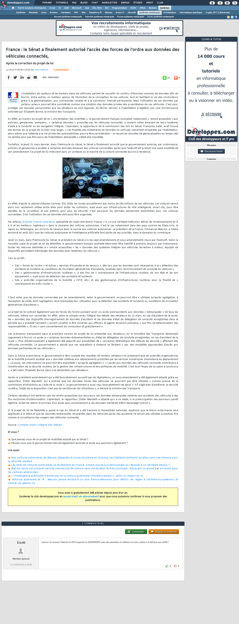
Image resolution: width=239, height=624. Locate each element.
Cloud (52, 8)
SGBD (133, 8)
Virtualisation (169, 12)
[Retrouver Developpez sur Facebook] (235, 17)
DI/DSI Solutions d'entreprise (32, 8)
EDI (107, 8)
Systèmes (164, 8)
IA (60, 8)
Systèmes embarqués (149, 12)
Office (142, 8)
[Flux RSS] (228, 17)
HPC (76, 12)
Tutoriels (61, 2)
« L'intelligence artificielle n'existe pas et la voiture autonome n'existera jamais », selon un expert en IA (77, 476)
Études (137, 2)
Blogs (84, 2)
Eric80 (21, 542)
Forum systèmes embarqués (130, 17)
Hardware (66, 12)
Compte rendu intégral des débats (40, 425)
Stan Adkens (41, 69)
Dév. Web (97, 8)
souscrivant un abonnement (81, 496)
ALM (66, 8)
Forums (47, 2)
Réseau (108, 12)
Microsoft (76, 8)
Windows (33, 12)
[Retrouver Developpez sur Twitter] (232, 17)
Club (160, 2)
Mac (84, 12)
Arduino (54, 12)
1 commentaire (61, 70)
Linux (43, 12)
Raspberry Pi (95, 12)
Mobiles (153, 8)
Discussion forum (212, 151)
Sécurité (132, 12)
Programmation (119, 8)
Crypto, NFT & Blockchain (218, 12)
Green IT (120, 12)
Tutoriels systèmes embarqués (99, 17)
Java (87, 8)
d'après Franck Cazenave (39, 222)
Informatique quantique (191, 12)
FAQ (74, 2)
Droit (149, 2)
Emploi (125, 2)
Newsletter (109, 2)
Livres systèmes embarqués (160, 17)
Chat (94, 2)
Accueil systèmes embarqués (68, 17)
